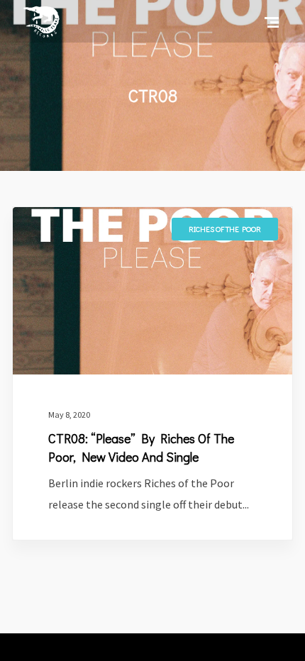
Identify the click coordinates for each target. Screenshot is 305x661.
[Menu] (272, 21)
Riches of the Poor (225, 228)
